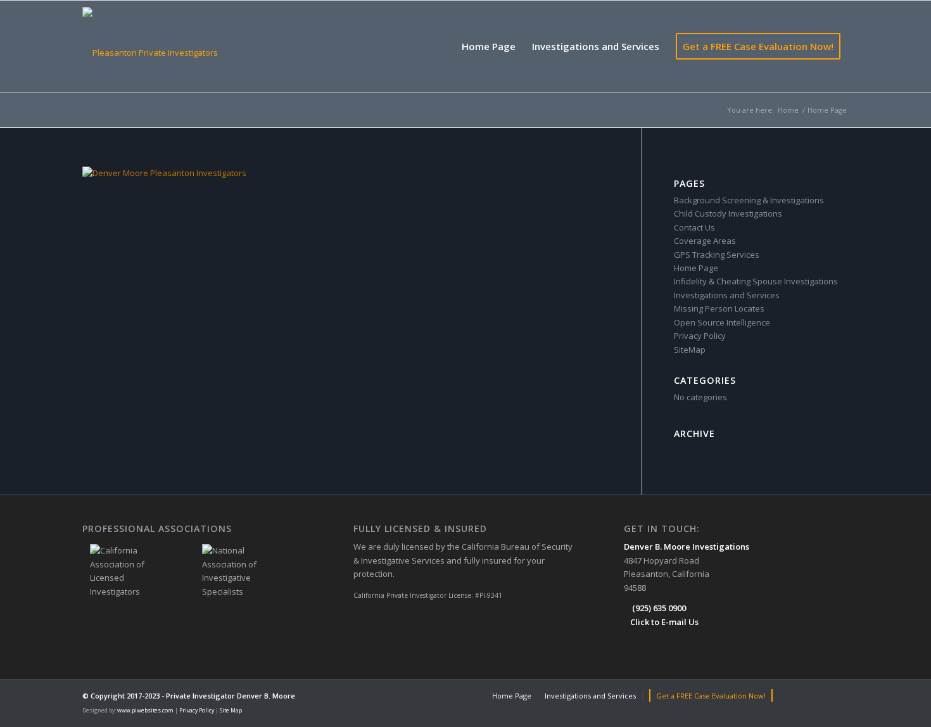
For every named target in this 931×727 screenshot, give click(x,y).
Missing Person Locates (719, 308)
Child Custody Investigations (728, 213)
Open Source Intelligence (722, 322)
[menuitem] (488, 46)
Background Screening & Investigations (749, 200)
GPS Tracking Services (716, 254)
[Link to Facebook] (801, 695)
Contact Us (694, 227)
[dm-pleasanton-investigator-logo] (150, 46)
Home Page (696, 268)
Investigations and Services (727, 295)
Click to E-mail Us (664, 622)
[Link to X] (839, 695)
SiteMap (690, 349)
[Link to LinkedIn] (820, 695)
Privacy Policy (700, 335)
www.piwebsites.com (145, 710)
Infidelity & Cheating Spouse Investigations (756, 281)
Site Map (231, 710)
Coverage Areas (705, 240)
